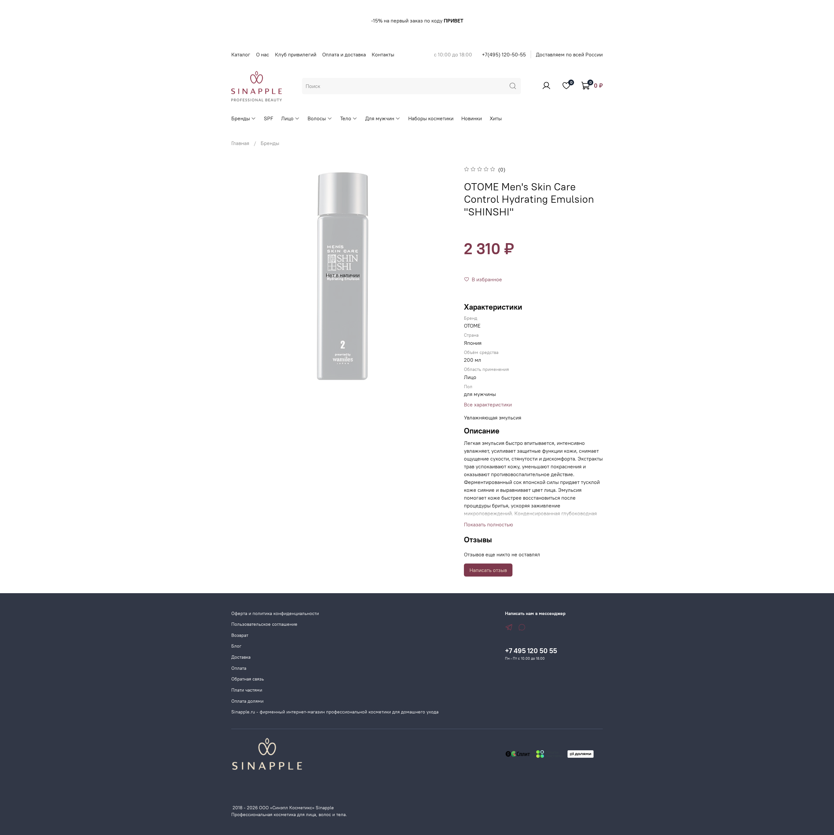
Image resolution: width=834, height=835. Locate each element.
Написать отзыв (488, 570)
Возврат (239, 635)
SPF (268, 118)
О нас (262, 54)
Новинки (471, 118)
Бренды (240, 118)
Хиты (496, 118)
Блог (236, 646)
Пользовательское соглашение (264, 624)
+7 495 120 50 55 (531, 650)
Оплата (238, 668)
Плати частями (246, 690)
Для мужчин (379, 118)
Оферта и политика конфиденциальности (275, 613)
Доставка (241, 657)
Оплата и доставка (344, 54)
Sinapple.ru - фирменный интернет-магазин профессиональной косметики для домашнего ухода (335, 712)
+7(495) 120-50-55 (504, 54)
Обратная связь (247, 679)
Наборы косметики (430, 118)
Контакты (383, 54)
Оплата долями (247, 701)
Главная (240, 143)
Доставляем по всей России (569, 54)
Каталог (240, 54)
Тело (345, 118)
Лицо (287, 118)
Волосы (317, 118)
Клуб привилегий (295, 54)
